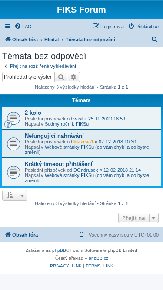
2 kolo (33, 113)
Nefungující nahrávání (54, 136)
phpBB (59, 250)
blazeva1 (83, 141)
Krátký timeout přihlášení (59, 164)
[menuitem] (23, 26)
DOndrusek (85, 170)
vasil (78, 118)
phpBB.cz (98, 258)
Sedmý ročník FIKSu (67, 124)
